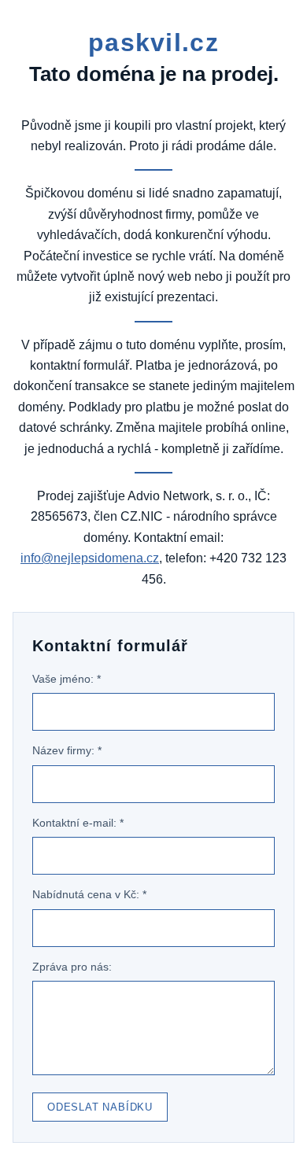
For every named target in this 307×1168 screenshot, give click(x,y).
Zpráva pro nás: (72, 966)
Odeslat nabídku (100, 1107)
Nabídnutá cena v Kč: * (89, 894)
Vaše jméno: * (66, 678)
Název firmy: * (67, 750)
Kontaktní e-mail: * (78, 822)
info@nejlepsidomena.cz (89, 558)
